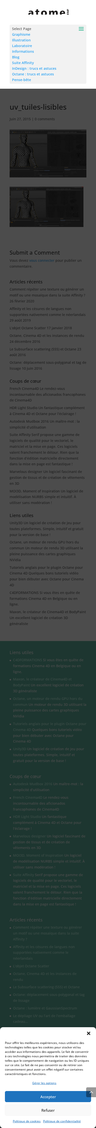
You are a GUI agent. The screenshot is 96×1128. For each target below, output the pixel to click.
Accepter (48, 1096)
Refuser (48, 1110)
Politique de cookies (27, 1121)
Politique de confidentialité (62, 1121)
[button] (88, 1033)
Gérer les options (44, 1083)
